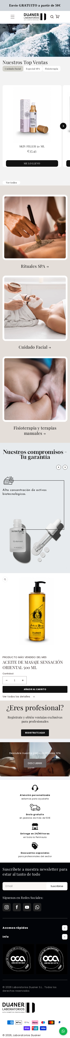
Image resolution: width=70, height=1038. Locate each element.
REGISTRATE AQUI (35, 732)
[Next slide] (63, 126)
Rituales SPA (33, 266)
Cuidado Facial (33, 347)
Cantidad (8, 673)
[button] (13, 17)
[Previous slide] (7, 126)
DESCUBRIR (35, 763)
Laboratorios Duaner (27, 1035)
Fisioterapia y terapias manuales (35, 430)
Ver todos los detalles (17, 696)
